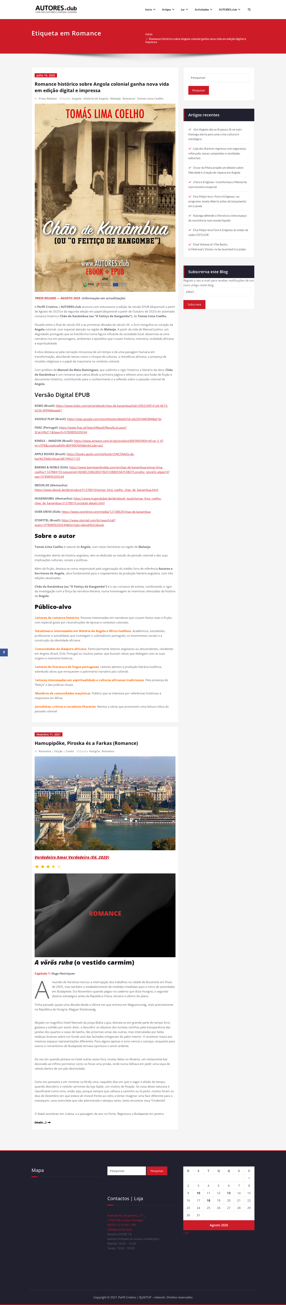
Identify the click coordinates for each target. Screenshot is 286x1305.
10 (198, 1193)
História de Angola (95, 98)
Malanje (115, 98)
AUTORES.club (228, 9)
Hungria (94, 751)
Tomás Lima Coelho (150, 98)
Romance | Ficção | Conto (56, 751)
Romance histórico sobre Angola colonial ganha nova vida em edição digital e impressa (195, 40)
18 (208, 1200)
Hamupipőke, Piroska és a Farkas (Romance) (86, 743)
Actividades (202, 9)
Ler (183, 9)
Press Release (48, 98)
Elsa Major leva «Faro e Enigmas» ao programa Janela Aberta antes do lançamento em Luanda (217, 201)
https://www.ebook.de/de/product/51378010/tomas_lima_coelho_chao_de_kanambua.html (96, 490)
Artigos (166, 9)
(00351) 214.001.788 (121, 1225)
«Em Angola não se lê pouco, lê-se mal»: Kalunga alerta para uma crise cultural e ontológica (215, 134)
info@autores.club (119, 1229)
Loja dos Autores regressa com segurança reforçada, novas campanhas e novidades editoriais (217, 153)
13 (229, 1193)
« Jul (186, 1232)
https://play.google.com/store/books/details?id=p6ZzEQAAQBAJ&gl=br (114, 419)
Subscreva (194, 304)
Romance (129, 98)
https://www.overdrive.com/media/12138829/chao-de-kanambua (106, 512)
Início (148, 9)
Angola (76, 98)
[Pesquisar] (249, 10)
